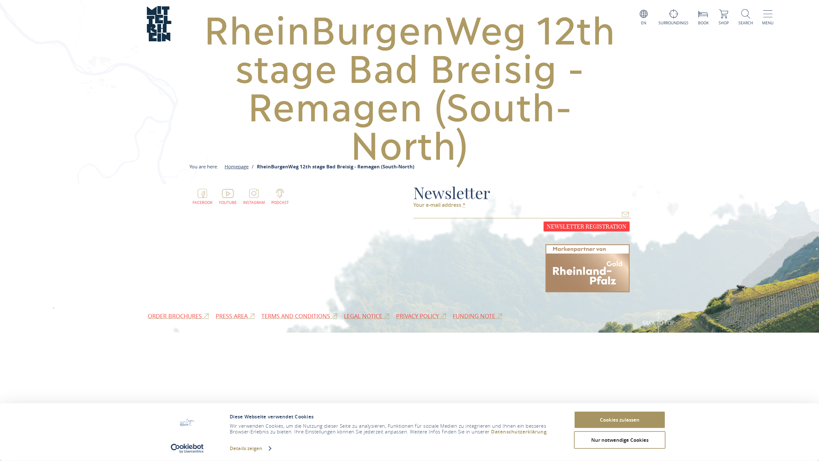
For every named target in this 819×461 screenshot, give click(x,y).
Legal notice (364, 316)
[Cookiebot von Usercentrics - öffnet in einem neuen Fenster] (187, 448)
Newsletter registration (586, 226)
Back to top (658, 322)
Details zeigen (246, 448)
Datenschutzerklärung (518, 431)
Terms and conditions (296, 316)
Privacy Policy (418, 316)
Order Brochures (175, 316)
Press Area (232, 316)
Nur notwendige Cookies (619, 439)
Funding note (475, 316)
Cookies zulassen (620, 420)
